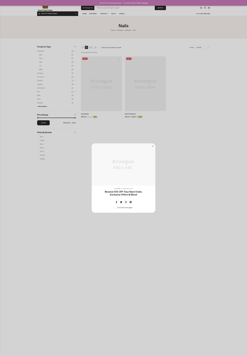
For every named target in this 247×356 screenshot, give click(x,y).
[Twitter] (121, 202)
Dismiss (145, 3)
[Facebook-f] (116, 202)
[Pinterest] (131, 202)
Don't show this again (124, 207)
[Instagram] (126, 202)
